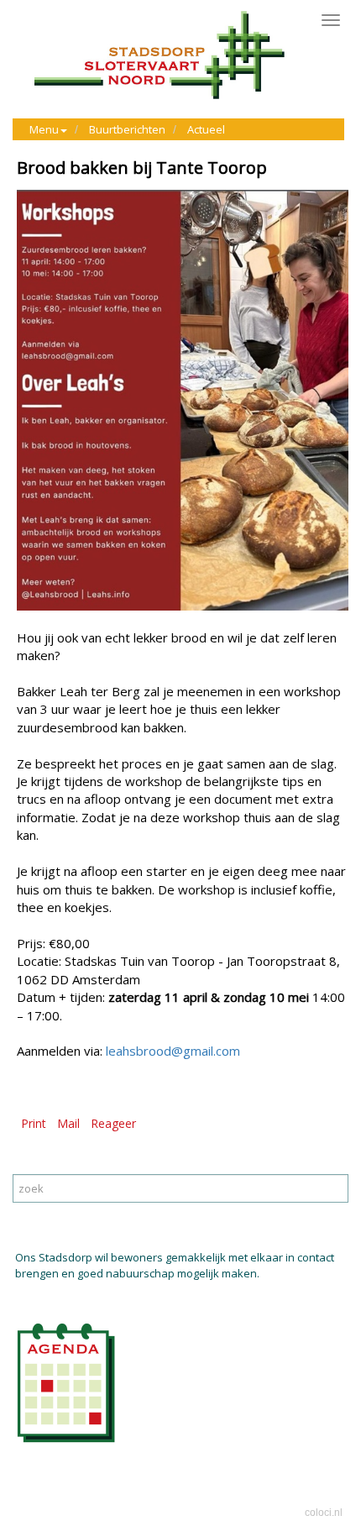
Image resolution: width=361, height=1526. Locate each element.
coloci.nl (324, 1512)
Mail (68, 1123)
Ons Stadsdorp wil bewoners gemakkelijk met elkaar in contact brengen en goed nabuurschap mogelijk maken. (174, 1265)
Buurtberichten (127, 129)
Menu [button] (44, 129)
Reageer (113, 1123)
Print (33, 1123)
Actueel (206, 129)
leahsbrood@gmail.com (173, 1050)
